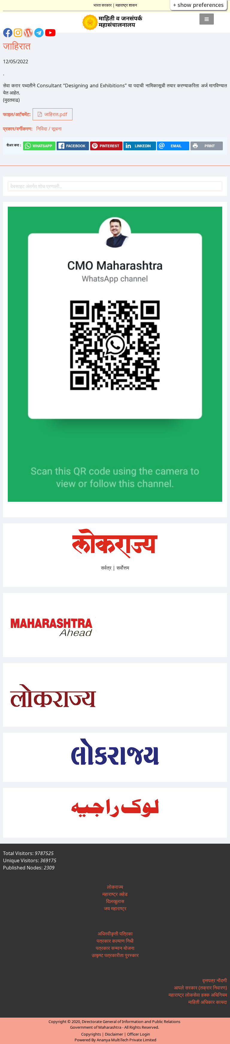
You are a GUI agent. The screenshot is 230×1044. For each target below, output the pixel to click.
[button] (206, 19)
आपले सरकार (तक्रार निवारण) (200, 987)
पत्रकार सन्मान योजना (115, 948)
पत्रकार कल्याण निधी (115, 941)
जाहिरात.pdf (55, 114)
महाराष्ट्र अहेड (115, 894)
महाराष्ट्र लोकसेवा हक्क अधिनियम (198, 995)
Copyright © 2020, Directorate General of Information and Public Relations (114, 1021)
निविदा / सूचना (49, 128)
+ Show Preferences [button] (198, 4)
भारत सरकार (102, 5)
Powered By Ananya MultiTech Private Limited (115, 1040)
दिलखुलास (115, 901)
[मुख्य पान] (115, 22)
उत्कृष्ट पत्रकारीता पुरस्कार (115, 955)
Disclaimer (114, 1034)
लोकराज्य (115, 887)
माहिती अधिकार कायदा (207, 1002)
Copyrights (91, 1034)
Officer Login (138, 1034)
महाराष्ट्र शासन (126, 5)
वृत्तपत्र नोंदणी (214, 980)
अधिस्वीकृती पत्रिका (115, 933)
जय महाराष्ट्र (115, 908)
